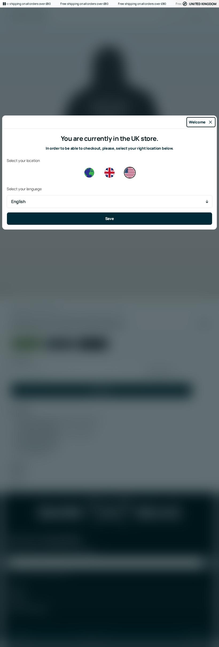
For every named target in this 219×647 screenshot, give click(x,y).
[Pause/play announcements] (4, 3)
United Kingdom (202, 4)
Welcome (197, 122)
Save (109, 218)
